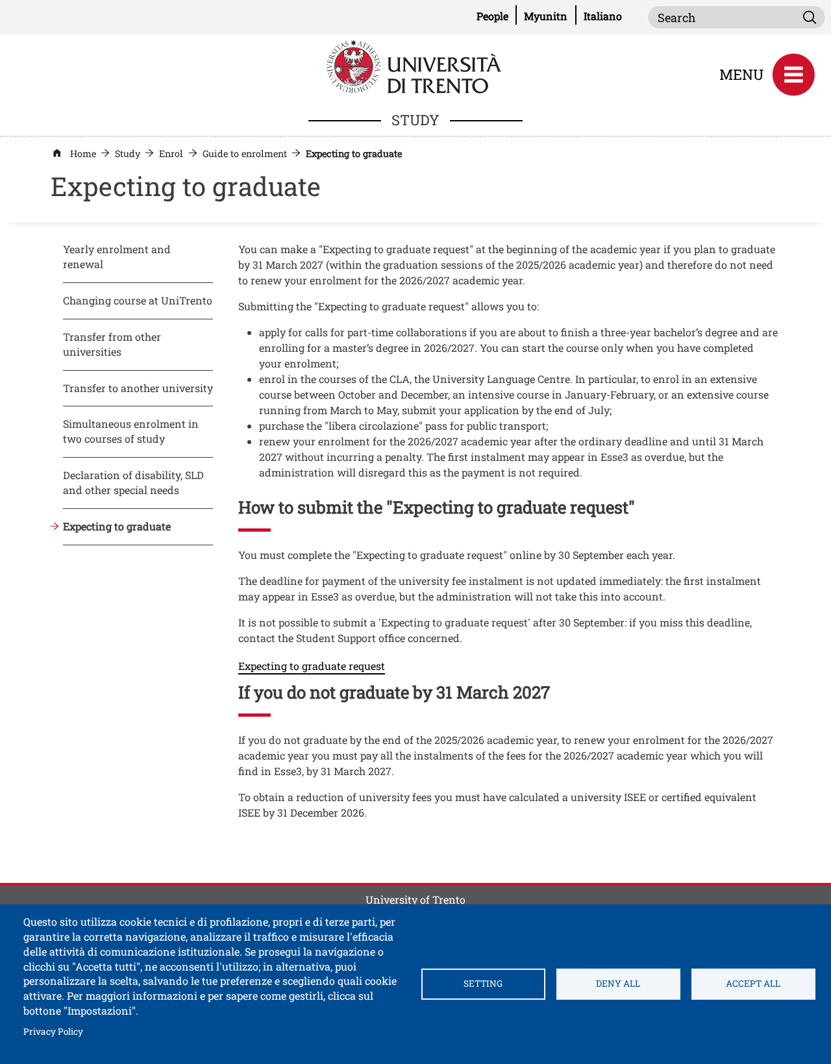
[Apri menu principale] (793, 74)
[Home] (415, 65)
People (497, 15)
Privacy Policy (53, 1031)
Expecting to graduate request (311, 666)
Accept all (753, 983)
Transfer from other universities (112, 344)
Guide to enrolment (245, 153)
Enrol (171, 153)
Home (83, 153)
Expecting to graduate (117, 526)
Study (127, 153)
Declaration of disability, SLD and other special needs (133, 482)
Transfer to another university (138, 388)
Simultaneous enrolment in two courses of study (131, 431)
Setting (483, 983)
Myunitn (550, 15)
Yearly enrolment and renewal (117, 256)
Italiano (603, 16)
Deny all (618, 983)
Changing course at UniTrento (137, 300)
